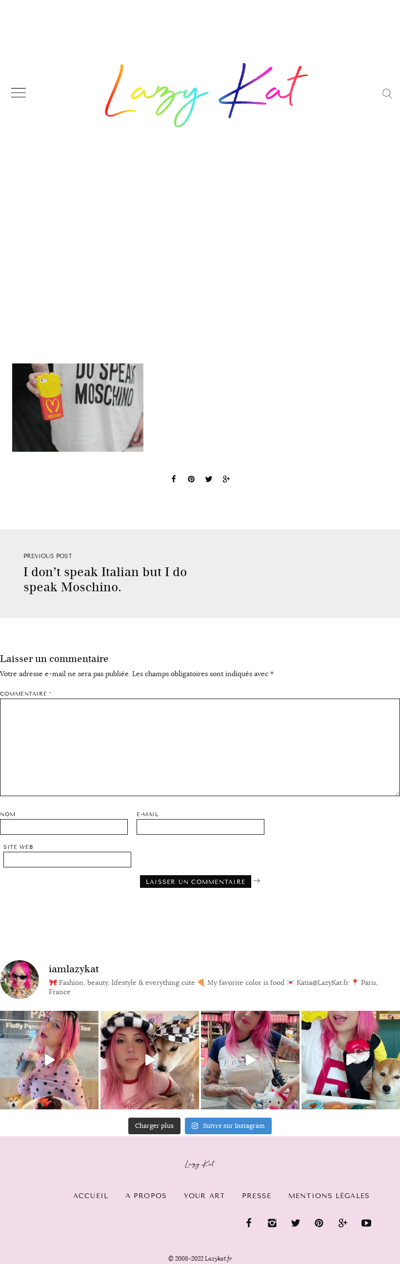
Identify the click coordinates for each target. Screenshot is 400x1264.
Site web (18, 847)
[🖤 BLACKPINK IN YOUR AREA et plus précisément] (49, 1060)
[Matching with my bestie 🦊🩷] (149, 1060)
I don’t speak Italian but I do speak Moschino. (105, 579)
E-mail (148, 814)
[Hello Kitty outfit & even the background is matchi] (250, 1060)
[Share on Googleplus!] (226, 480)
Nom (8, 814)
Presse (256, 1196)
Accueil (90, 1196)
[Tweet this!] (209, 480)
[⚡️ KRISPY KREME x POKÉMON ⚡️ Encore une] (350, 1060)
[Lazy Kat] (206, 95)
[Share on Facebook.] (173, 480)
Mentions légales (329, 1196)
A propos (146, 1196)
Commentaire (25, 694)
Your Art (204, 1196)
